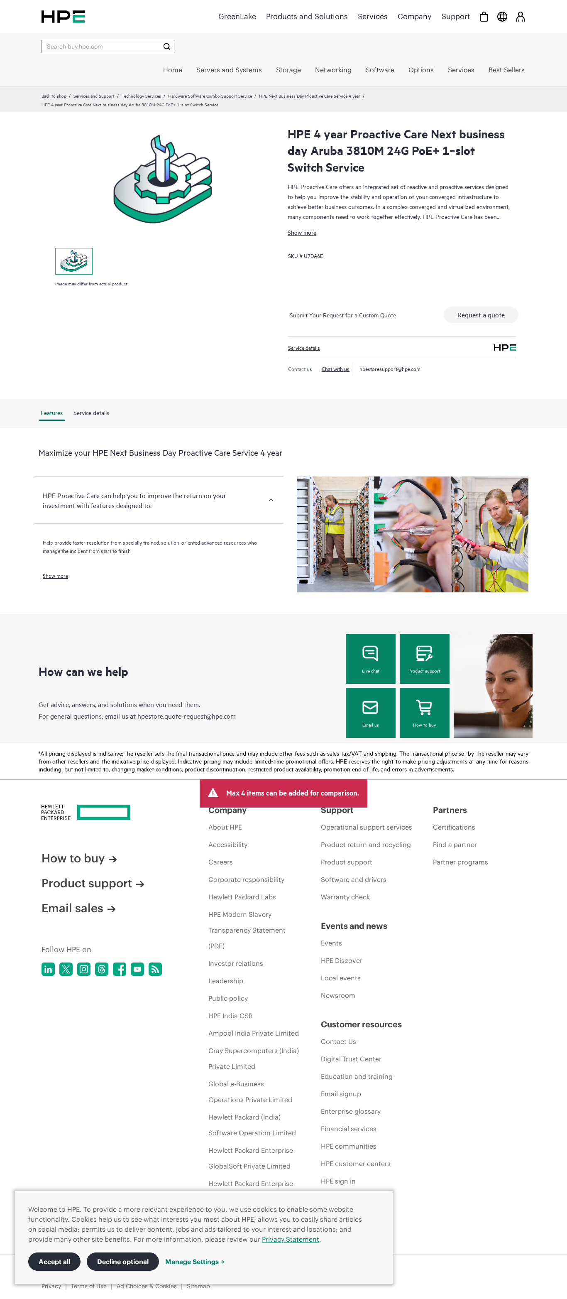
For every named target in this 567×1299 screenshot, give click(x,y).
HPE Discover (341, 960)
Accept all (54, 1261)
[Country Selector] (502, 16)
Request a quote (481, 314)
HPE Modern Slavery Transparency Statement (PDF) (247, 930)
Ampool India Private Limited (253, 1033)
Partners (450, 810)
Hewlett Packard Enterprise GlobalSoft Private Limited (250, 1158)
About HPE (225, 827)
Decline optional (123, 1261)
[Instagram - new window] (83, 969)
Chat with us (335, 368)
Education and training (357, 1076)
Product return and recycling (366, 844)
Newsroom (338, 995)
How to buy (424, 724)
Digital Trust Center (351, 1059)
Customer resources (361, 1024)
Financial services (348, 1129)
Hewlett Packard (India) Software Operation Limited (252, 1125)
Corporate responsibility (246, 879)
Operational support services (366, 827)
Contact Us (338, 1041)
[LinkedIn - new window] (48, 969)
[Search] (166, 46)
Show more (302, 232)
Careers (220, 862)
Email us (370, 724)
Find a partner (455, 844)
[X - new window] (66, 969)
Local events (341, 978)
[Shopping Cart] (484, 16)
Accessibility (227, 844)
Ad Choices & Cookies (147, 1286)
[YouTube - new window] (137, 969)
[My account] (520, 16)
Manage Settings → (195, 1261)
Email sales (72, 908)
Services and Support (94, 95)
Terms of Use (89, 1286)
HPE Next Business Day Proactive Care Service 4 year (309, 95)
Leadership (225, 981)
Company (415, 16)
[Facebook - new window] (119, 969)
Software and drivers (353, 879)
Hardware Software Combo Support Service (210, 95)
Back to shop (54, 95)
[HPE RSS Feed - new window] (155, 969)
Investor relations (235, 963)
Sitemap (198, 1286)
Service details (304, 347)
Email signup (341, 1094)
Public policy (228, 998)
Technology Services (141, 95)
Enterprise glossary (351, 1111)
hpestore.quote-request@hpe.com (186, 715)
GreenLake (237, 16)
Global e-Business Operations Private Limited (250, 1092)
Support (456, 16)
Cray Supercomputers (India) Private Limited (253, 1058)
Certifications (454, 827)
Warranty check (345, 897)
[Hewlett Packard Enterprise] (63, 16)
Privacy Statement (290, 1239)
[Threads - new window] (101, 969)
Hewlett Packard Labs (242, 897)
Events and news (354, 926)
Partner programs (460, 862)
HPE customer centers (356, 1163)
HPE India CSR (230, 1016)
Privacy (51, 1286)
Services (373, 16)
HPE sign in (338, 1181)
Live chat (370, 670)
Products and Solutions (307, 16)
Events (331, 943)
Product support (424, 670)
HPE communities (348, 1146)
